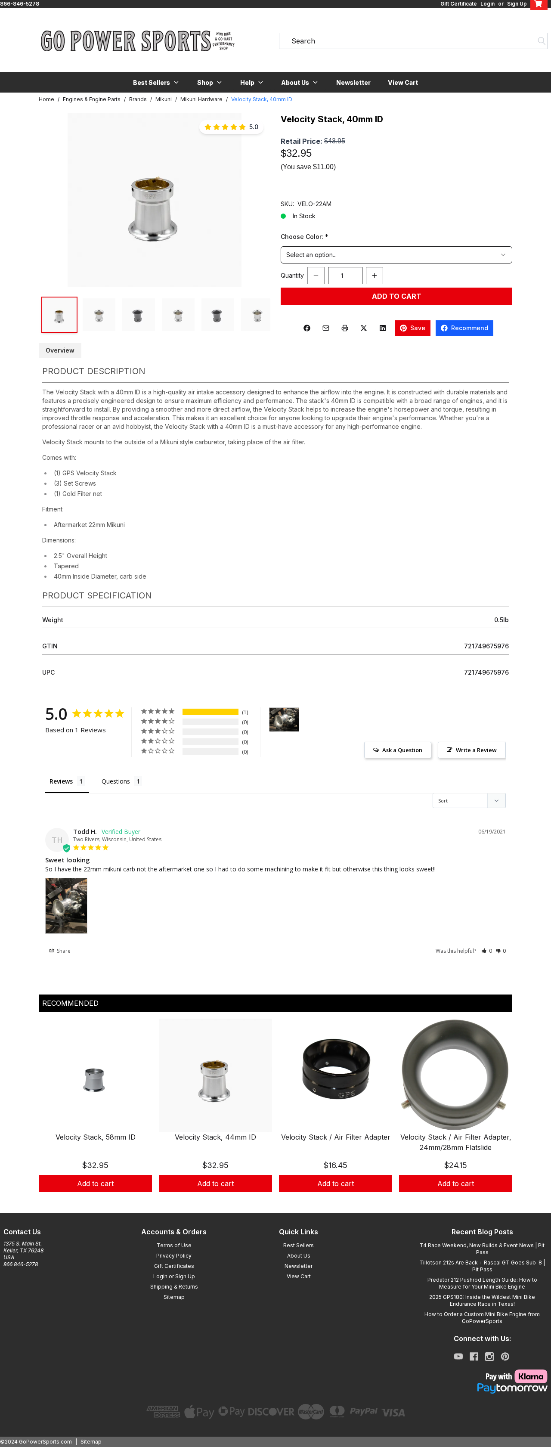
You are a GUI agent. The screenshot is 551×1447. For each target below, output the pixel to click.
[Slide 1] (270, 1201)
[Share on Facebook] (307, 328)
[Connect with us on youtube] (458, 1356)
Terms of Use (174, 1245)
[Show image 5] (218, 314)
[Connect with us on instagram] (489, 1356)
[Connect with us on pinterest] (505, 1356)
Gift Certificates (174, 1266)
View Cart (403, 82)
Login (487, 3)
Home (46, 99)
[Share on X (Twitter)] (364, 328)
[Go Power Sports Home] (138, 41)
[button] (156, 82)
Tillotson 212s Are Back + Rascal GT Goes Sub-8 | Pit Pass (482, 1266)
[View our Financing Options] (482, 1388)
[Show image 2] (99, 314)
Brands (138, 99)
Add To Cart (396, 296)
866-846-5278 (19, 3)
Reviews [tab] (61, 781)
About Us (298, 1255)
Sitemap (174, 1297)
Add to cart (95, 1183)
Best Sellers (298, 1245)
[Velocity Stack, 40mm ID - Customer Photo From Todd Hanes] (284, 719)
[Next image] (254, 200)
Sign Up (517, 3)
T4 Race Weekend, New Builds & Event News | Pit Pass (482, 1248)
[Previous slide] (52, 1115)
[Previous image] (54, 200)
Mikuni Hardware (201, 99)
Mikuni (163, 99)
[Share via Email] (326, 328)
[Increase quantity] (374, 275)
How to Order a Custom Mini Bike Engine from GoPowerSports (482, 1317)
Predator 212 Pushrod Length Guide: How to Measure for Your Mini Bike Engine (482, 1283)
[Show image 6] (257, 314)
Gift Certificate (458, 3)
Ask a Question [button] (402, 750)
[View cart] (539, 4)
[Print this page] (345, 328)
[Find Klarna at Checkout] (482, 1376)
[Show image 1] (59, 315)
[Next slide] (498, 1115)
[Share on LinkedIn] (383, 328)
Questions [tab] (116, 781)
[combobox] (396, 254)
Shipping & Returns (174, 1286)
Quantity (292, 275)
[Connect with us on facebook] (474, 1356)
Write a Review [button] (476, 750)
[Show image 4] (178, 314)
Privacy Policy (174, 1255)
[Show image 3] (138, 314)
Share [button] (63, 950)
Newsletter (353, 82)
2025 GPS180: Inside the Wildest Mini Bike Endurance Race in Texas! (482, 1300)
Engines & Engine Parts (92, 99)
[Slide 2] (280, 1201)
